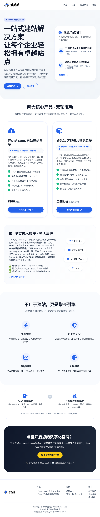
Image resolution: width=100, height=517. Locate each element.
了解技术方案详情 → (18, 277)
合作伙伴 (92, 494)
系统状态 (78, 494)
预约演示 (31, 86)
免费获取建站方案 (51, 455)
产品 (65, 5)
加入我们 (92, 497)
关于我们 (92, 491)
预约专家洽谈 (73, 209)
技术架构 (84, 5)
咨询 (94, 5)
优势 (74, 5)
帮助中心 (70, 491)
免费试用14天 (25, 209)
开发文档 (70, 494)
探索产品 (11, 86)
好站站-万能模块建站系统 (48, 494)
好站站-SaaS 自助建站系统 (48, 491)
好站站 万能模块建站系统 (77, 62)
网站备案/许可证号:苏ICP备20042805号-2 (50, 512)
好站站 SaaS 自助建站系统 (78, 48)
